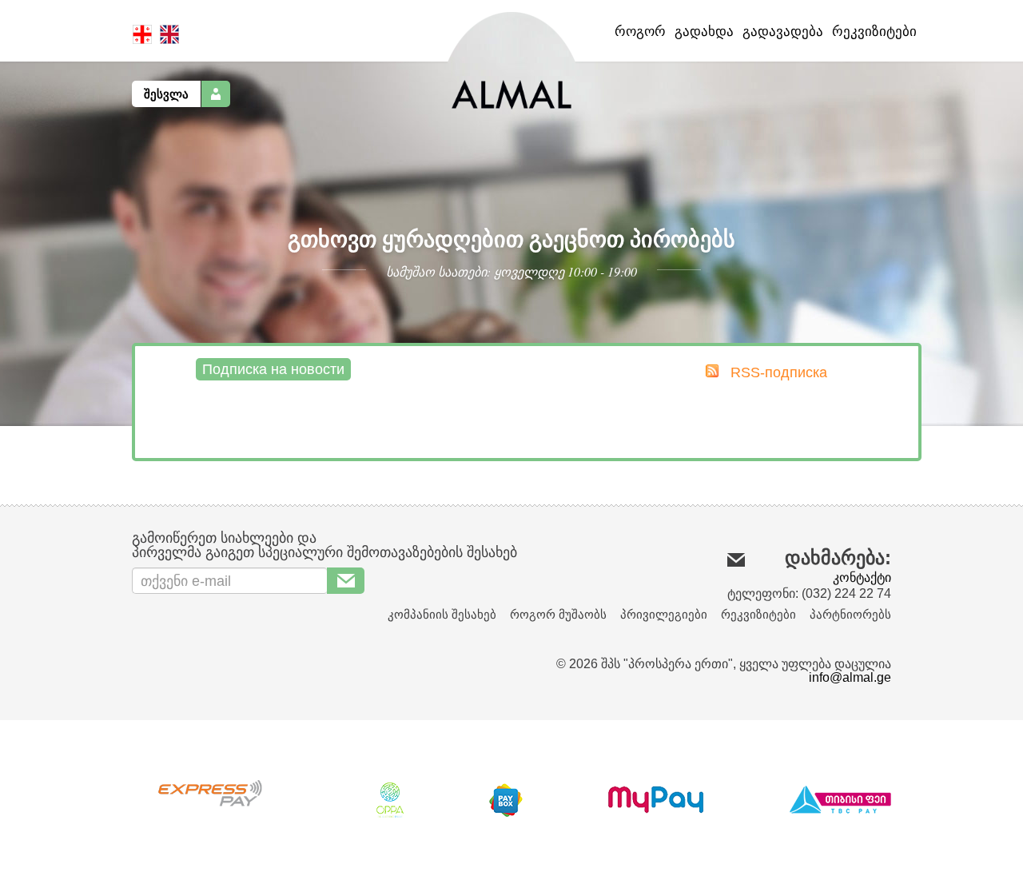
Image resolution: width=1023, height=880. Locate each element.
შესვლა (166, 94)
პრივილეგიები (663, 614)
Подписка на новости (273, 369)
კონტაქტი (862, 577)
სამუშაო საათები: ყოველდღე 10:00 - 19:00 (511, 271)
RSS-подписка (776, 372)
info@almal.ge (850, 677)
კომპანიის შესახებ (442, 614)
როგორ (640, 31)
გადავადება (782, 31)
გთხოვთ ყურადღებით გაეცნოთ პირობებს (511, 238)
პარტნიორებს (850, 614)
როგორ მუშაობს (558, 614)
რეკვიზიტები (874, 31)
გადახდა (704, 31)
